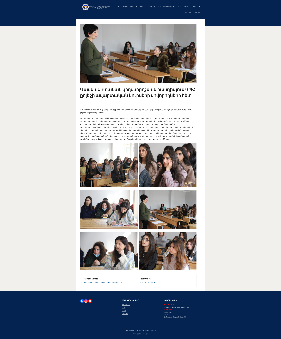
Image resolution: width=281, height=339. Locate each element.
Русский (188, 13)
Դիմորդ (143, 6)
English (197, 13)
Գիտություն (168, 6)
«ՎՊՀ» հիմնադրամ (126, 6)
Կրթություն (154, 6)
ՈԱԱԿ (124, 311)
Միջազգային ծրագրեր (188, 6)
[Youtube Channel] (90, 301)
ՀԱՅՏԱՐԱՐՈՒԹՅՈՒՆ (149, 282)
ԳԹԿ (123, 308)
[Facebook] (82, 301)
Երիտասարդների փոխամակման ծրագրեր (103, 282)
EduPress (145, 334)
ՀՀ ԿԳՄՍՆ (126, 305)
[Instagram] (86, 301)
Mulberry (125, 314)
